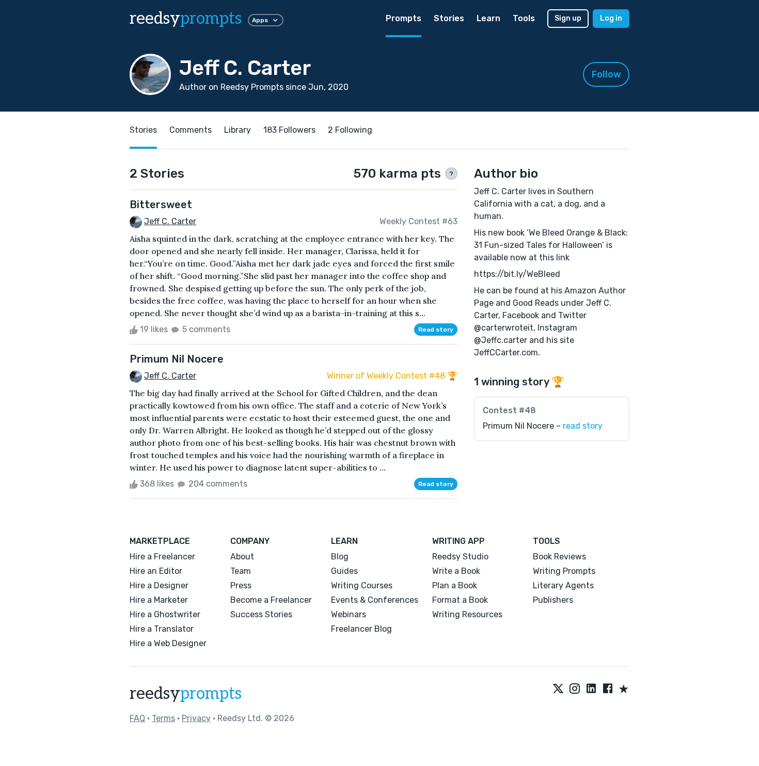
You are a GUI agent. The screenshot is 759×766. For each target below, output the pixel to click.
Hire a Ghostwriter (165, 614)
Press (240, 585)
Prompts (403, 18)
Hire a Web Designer (168, 643)
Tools (524, 18)
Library (237, 130)
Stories (449, 18)
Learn (488, 18)
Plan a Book (454, 585)
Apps (260, 20)
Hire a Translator (162, 629)
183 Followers (289, 130)
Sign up (568, 18)
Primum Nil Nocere (177, 359)
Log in (611, 18)
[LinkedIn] (591, 689)
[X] (558, 689)
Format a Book (460, 600)
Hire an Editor (156, 571)
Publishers (553, 600)
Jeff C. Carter (170, 221)
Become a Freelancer (271, 600)
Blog (340, 556)
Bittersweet (161, 204)
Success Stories (261, 614)
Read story (435, 329)
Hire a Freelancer (162, 556)
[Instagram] (574, 689)
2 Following (350, 130)
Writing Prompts (564, 571)
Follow (606, 74)
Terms (163, 718)
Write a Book (456, 571)
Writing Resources (467, 614)
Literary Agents (563, 585)
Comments (190, 130)
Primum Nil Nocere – (543, 426)
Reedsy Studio (460, 556)
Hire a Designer (159, 585)
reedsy (186, 18)
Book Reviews (559, 556)
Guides (344, 571)
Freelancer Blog (361, 629)
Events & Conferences (374, 600)
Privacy (196, 718)
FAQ (137, 718)
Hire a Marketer (159, 600)
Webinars (348, 614)
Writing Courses (361, 585)
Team (240, 571)
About (242, 556)
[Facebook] (608, 689)
